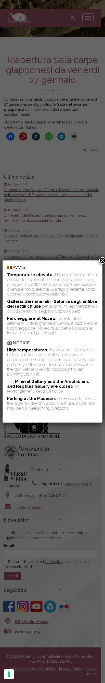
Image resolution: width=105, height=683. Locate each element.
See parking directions (48, 408)
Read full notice (49, 391)
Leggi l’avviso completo (59, 311)
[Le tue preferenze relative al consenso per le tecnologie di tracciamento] (9, 674)
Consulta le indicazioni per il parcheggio (49, 330)
